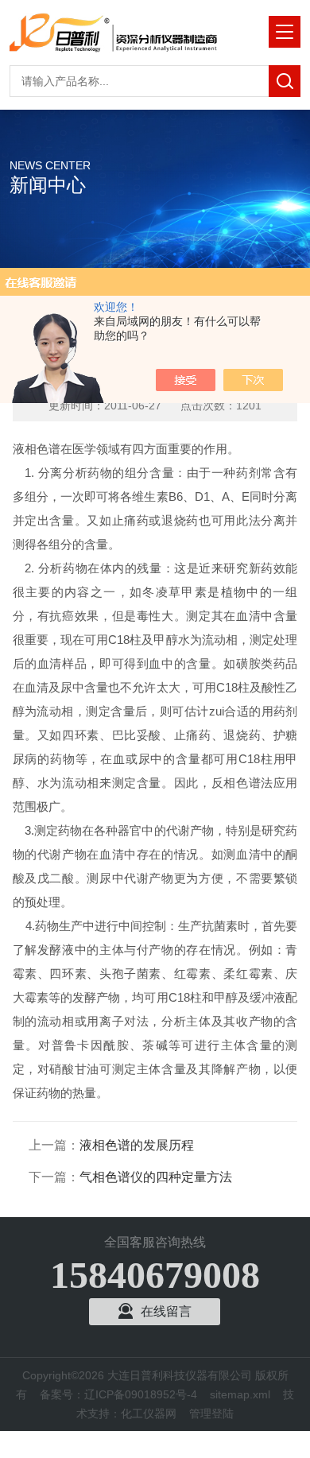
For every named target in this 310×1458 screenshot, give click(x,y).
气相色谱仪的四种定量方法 (155, 1177)
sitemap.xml (240, 1394)
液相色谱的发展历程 (136, 1145)
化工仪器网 (148, 1413)
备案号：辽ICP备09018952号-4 (118, 1394)
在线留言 (166, 1311)
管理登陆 (211, 1413)
